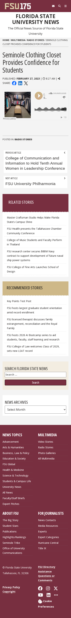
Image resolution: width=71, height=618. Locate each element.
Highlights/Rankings (14, 537)
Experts (42, 531)
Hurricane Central (48, 542)
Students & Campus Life (17, 481)
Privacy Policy (11, 587)
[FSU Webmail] (53, 6)
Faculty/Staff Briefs (14, 498)
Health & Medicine (13, 470)
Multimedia (18, 40)
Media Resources (48, 525)
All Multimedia (46, 458)
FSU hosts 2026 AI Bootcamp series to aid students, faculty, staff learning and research (33, 337)
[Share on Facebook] (14, 83)
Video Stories (45, 441)
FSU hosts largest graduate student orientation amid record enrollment (34, 310)
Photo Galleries (47, 453)
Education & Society (14, 458)
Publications (10, 531)
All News (8, 492)
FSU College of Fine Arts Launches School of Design (33, 269)
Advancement (11, 441)
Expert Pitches (11, 504)
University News (12, 487)
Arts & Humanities (13, 447)
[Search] (59, 6)
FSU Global (9, 464)
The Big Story (10, 520)
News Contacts (47, 520)
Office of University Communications (14, 550)
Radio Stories (35, 40)
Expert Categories (48, 537)
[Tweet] (26, 83)
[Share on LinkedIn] (20, 83)
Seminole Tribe (11, 542)
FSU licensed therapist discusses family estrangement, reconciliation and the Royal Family (32, 324)
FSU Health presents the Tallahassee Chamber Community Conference (34, 231)
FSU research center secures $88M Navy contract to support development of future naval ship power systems (35, 256)
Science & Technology (15, 475)
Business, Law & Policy (16, 453)
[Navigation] (65, 6)
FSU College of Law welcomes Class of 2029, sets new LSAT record (33, 349)
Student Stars (10, 525)
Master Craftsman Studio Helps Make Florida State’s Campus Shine (33, 220)
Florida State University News (35, 19)
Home (6, 40)
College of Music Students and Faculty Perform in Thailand (34, 242)
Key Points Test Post (19, 301)
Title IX (42, 548)
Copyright (9, 591)
